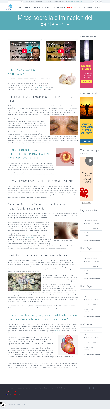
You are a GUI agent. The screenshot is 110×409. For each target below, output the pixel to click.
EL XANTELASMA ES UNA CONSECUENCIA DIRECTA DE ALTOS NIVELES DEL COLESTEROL (28, 154)
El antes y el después (23, 388)
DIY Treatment (26, 7)
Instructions (81, 7)
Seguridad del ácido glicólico (92, 240)
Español (18, 395)
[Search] (22, 1)
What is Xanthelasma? (48, 7)
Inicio (11, 388)
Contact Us (97, 7)
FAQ (75, 7)
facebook (94, 1)
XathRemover (30, 237)
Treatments (36, 7)
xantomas (57, 331)
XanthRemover (60, 7)
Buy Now (69, 7)
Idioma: (12, 392)
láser (16, 237)
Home (19, 7)
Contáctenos (61, 388)
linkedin (97, 1)
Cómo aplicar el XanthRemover (43, 388)
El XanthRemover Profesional (89, 234)
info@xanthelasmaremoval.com (74, 1)
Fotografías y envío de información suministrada (91, 222)
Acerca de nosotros (89, 216)
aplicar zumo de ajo (43, 87)
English (9, 395)
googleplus (101, 1)
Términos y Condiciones (91, 228)
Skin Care (89, 7)
